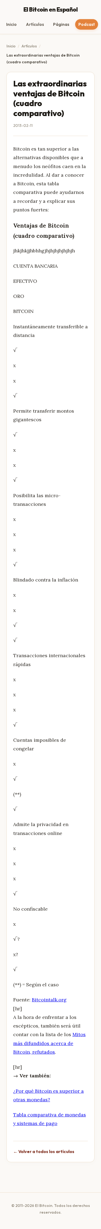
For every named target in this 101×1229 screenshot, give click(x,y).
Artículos (35, 24)
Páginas (61, 24)
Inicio (11, 24)
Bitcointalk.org (49, 1000)
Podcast (86, 24)
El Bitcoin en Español (50, 9)
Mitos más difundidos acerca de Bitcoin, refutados (49, 1043)
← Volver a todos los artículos (43, 1151)
